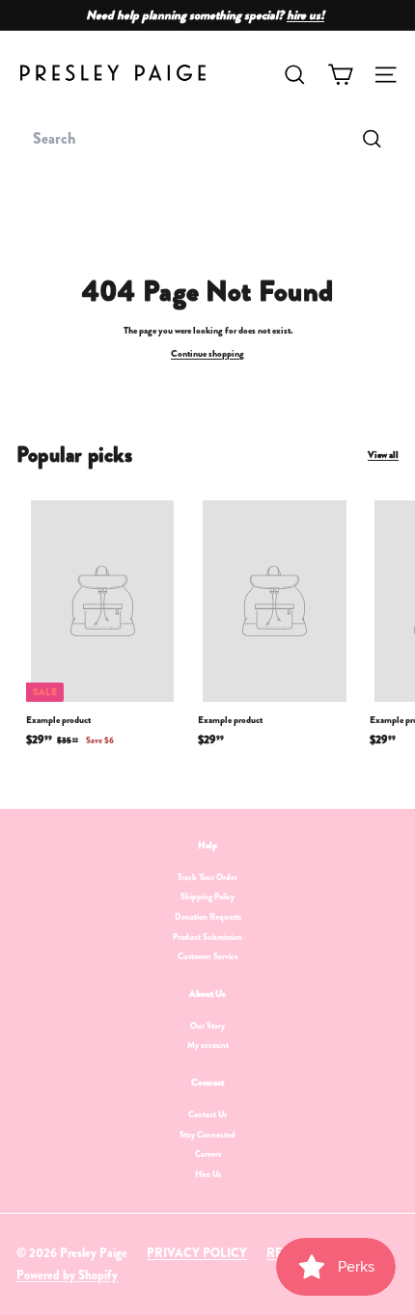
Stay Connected (207, 1135)
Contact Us (207, 1114)
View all (383, 455)
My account (208, 1045)
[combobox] (207, 139)
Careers (208, 1154)
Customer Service (208, 956)
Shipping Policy (207, 896)
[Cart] (340, 74)
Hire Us (208, 1174)
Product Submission (207, 937)
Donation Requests (208, 917)
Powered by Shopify (67, 1275)
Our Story (207, 1026)
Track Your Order (207, 877)
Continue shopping (207, 353)
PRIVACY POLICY (197, 1253)
